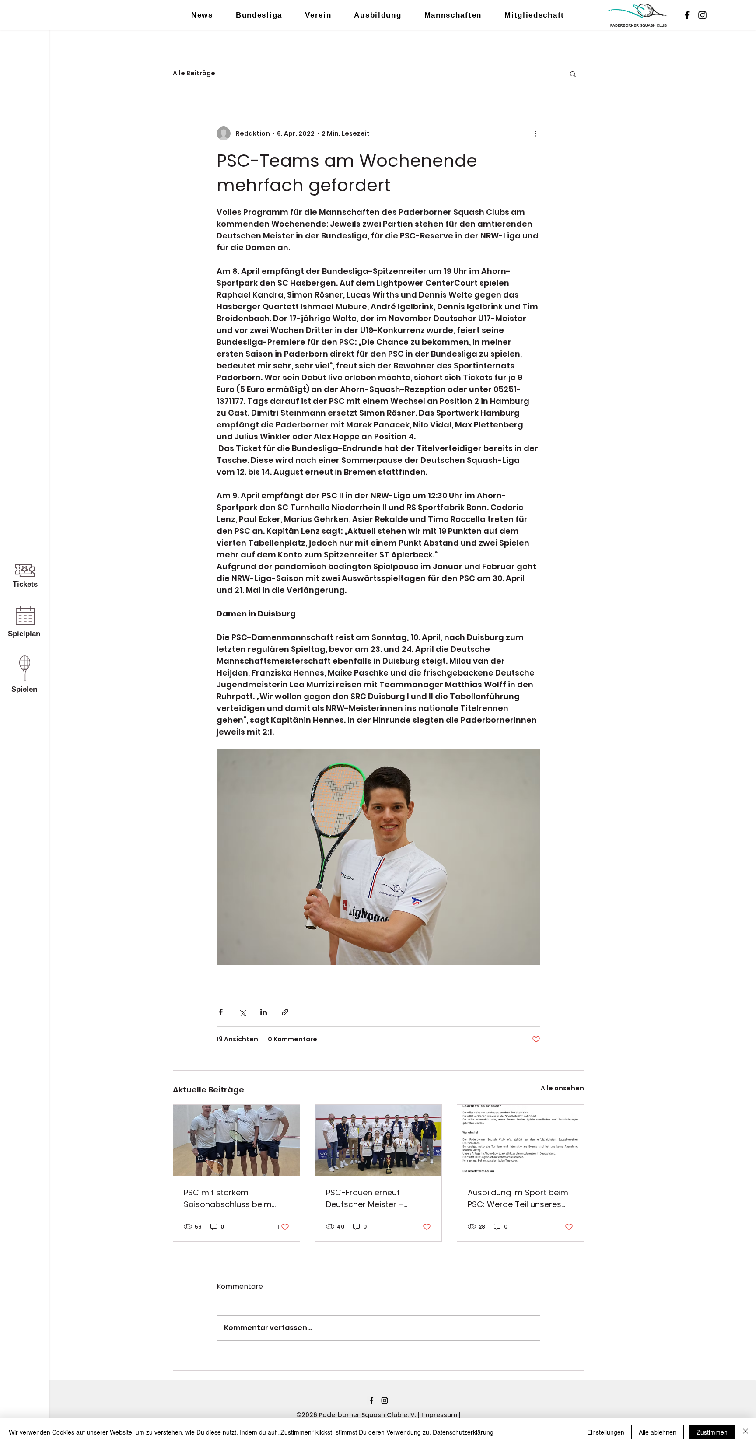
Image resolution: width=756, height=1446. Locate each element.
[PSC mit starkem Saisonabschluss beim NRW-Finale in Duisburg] (236, 1140)
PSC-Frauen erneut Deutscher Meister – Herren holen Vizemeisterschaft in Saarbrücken (366, 1198)
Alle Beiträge (194, 73)
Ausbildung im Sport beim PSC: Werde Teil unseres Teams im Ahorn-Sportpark (518, 1198)
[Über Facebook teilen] (221, 1012)
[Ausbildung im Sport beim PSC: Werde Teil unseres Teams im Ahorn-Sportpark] (520, 1140)
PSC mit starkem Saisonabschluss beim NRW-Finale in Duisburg (229, 1198)
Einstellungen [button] (605, 1432)
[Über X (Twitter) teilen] (242, 1012)
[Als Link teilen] (285, 1012)
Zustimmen (712, 1432)
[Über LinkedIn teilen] (263, 1012)
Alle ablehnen (657, 1432)
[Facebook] (687, 15)
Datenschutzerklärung (463, 1432)
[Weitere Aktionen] (535, 133)
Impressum (440, 1415)
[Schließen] (745, 1432)
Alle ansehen (562, 1088)
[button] (573, 73)
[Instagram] (702, 15)
